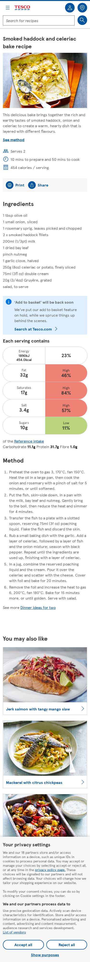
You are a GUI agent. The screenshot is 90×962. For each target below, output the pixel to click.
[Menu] (7, 7)
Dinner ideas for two (38, 607)
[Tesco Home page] (22, 8)
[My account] (70, 7)
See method (13, 139)
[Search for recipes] (82, 20)
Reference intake (29, 441)
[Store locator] (82, 7)
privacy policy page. (50, 869)
